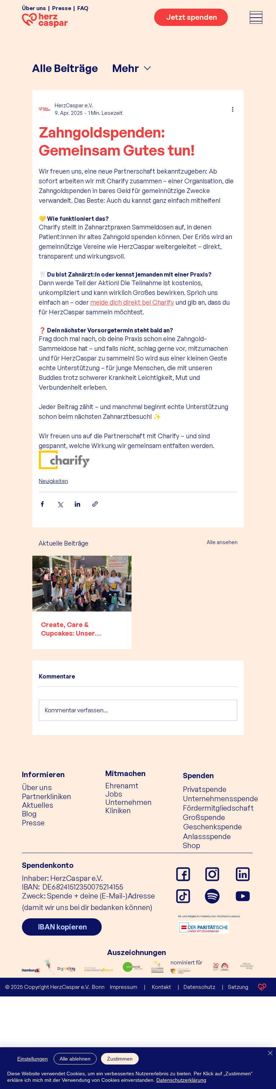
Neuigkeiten (53, 481)
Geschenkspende (212, 826)
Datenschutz (199, 986)
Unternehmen (128, 802)
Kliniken (118, 810)
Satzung (238, 986)
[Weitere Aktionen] (233, 109)
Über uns (34, 8)
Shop (191, 845)
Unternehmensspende (220, 798)
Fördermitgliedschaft (218, 807)
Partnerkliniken (46, 796)
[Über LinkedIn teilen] (77, 504)
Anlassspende (207, 836)
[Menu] (256, 17)
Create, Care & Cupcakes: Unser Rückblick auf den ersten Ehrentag (81, 628)
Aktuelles (37, 805)
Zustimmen (120, 1059)
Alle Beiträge (65, 68)
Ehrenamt (121, 785)
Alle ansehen (222, 542)
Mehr (125, 68)
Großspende (204, 817)
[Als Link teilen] (95, 504)
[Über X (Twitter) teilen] (59, 504)
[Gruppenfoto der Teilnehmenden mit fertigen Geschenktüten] (82, 583)
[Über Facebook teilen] (42, 504)
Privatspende (204, 789)
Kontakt (161, 986)
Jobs (113, 793)
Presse (61, 8)
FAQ (82, 8)
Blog (29, 813)
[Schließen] (270, 1053)
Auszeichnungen (136, 952)
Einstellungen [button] (32, 1059)
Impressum (123, 986)
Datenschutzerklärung (181, 1080)
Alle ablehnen (75, 1059)
